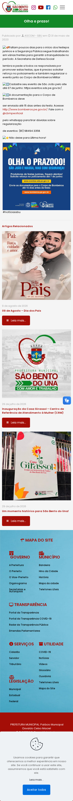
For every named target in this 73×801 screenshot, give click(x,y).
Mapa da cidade (49, 583)
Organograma (18, 583)
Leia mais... (36, 780)
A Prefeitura (16, 565)
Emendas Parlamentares (24, 630)
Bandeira (44, 565)
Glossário (45, 670)
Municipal (15, 689)
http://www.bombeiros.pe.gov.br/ (25, 109)
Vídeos (43, 664)
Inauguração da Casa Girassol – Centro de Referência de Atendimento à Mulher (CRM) (33, 411)
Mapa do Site (47, 688)
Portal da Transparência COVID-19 (30, 618)
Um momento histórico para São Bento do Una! (35, 511)
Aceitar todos (36, 790)
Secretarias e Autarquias (17, 590)
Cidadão (14, 652)
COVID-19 (45, 652)
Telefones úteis (49, 589)
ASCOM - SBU (33, 36)
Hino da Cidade (48, 571)
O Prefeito (15, 571)
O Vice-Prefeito (18, 577)
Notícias (44, 658)
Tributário (15, 664)
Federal (13, 701)
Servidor (14, 658)
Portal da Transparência (24, 612)
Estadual (14, 695)
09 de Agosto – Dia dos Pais (21, 311)
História (43, 577)
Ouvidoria (45, 676)
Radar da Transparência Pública (28, 624)
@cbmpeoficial (13, 113)
